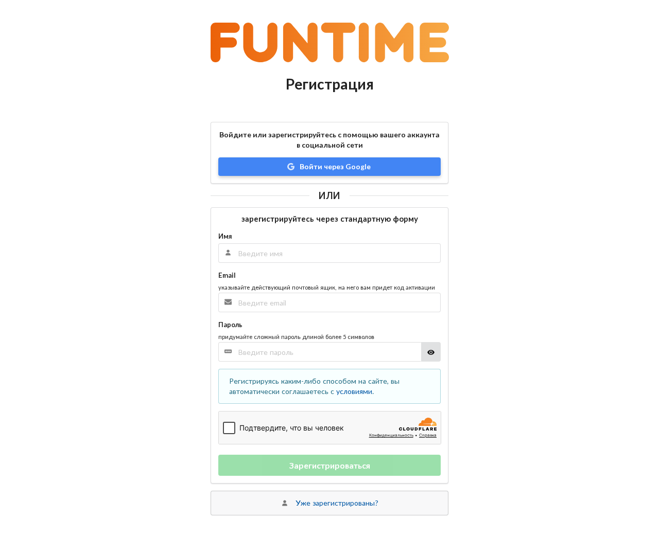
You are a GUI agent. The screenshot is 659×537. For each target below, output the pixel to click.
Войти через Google (334, 166)
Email (226, 275)
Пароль (230, 324)
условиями (354, 391)
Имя (225, 236)
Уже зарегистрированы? (337, 502)
